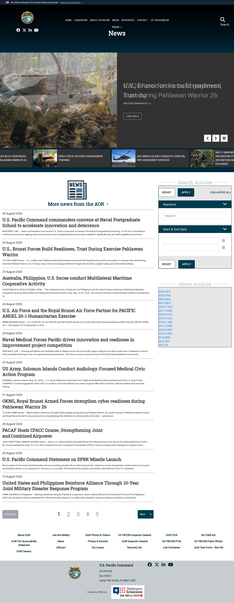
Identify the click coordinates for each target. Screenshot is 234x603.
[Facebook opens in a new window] (18, 30)
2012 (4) (163, 345)
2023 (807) (165, 303)
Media (116, 27)
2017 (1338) (165, 326)
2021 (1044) (165, 310)
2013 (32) (164, 341)
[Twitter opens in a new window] (24, 30)
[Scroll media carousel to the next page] (215, 138)
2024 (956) (165, 299)
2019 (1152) (165, 318)
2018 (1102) (165, 322)
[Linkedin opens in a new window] (30, 30)
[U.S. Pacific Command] (27, 17)
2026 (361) (165, 291)
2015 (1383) (165, 333)
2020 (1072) (165, 314)
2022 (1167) (165, 306)
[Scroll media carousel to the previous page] (207, 138)
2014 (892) (165, 337)
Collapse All (220, 192)
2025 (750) (165, 295)
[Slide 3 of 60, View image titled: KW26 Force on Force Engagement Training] (38, 158)
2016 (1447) (165, 329)
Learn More (132, 116)
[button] (71, 2)
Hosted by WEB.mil (96, 592)
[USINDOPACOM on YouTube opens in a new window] (36, 30)
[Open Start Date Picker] (223, 241)
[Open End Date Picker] (223, 247)
